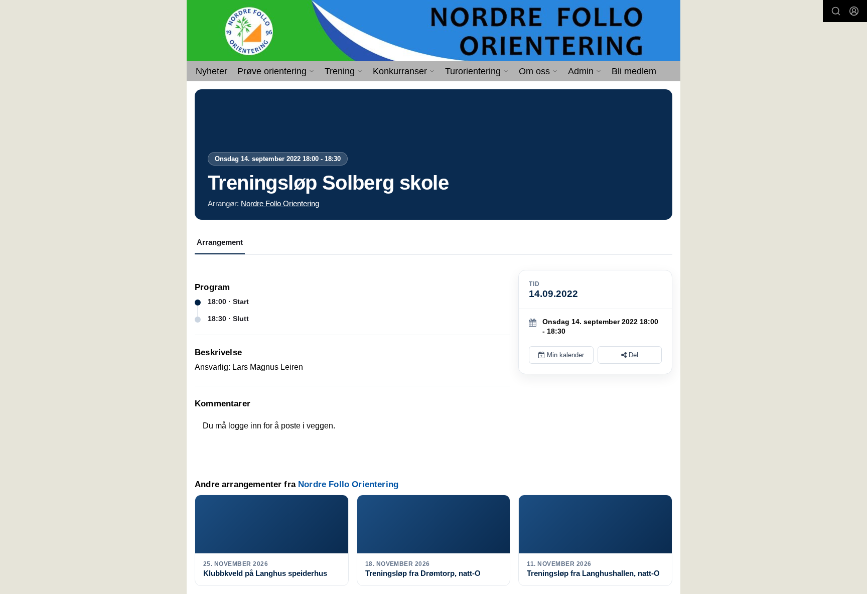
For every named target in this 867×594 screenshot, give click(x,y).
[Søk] (836, 11)
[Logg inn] (854, 11)
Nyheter (211, 71)
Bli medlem (634, 71)
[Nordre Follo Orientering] (433, 30)
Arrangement (220, 242)
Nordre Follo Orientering (280, 203)
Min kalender (564, 355)
